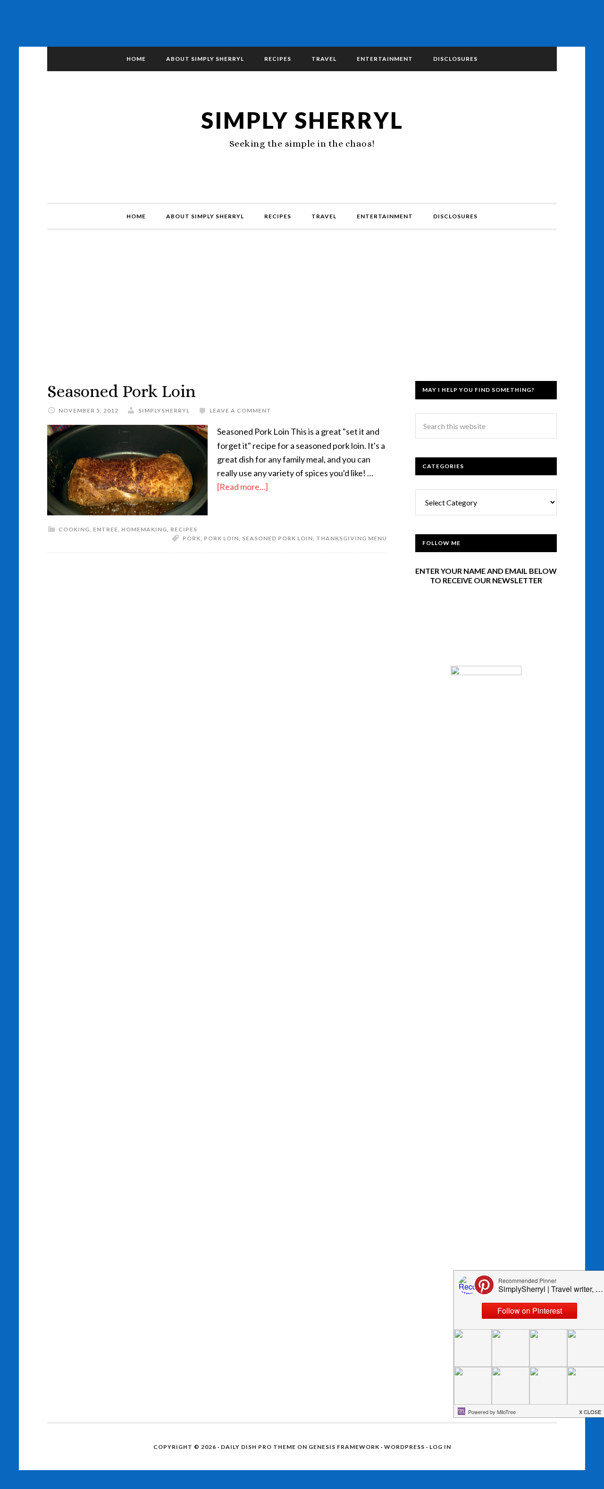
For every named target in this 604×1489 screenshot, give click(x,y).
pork (192, 538)
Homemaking (144, 529)
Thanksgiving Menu (351, 538)
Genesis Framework (344, 1446)
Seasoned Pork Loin (121, 391)
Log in (440, 1446)
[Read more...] (242, 486)
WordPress (404, 1446)
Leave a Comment (240, 410)
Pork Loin (221, 538)
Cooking (74, 529)
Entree (105, 529)
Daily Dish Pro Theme (258, 1446)
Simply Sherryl (302, 120)
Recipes (183, 529)
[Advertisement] (302, 315)
